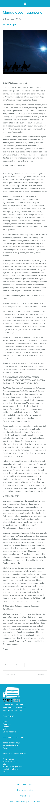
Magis (5, 771)
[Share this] (11, 665)
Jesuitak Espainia (10, 761)
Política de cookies (25, 790)
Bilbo (5, 722)
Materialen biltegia (10, 745)
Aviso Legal (25, 796)
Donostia (7, 724)
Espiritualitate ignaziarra (13, 766)
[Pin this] (27, 665)
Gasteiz (6, 727)
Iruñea (5, 729)
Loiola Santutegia (10, 769)
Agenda (6, 748)
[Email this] (5, 665)
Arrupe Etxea (8, 759)
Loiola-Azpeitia (9, 732)
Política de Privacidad (25, 784)
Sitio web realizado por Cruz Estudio (25, 801)
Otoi (4, 764)
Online (20, 19)
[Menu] (25, 4)
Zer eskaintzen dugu (11, 743)
